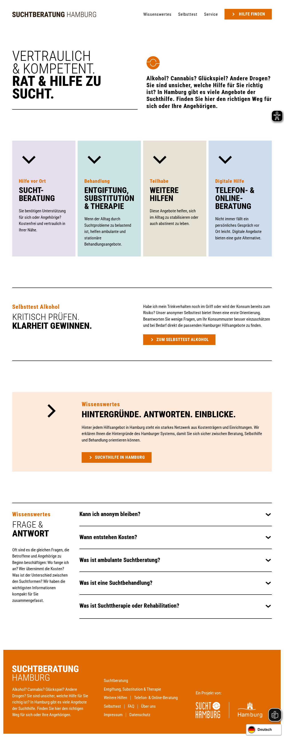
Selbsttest (187, 14)
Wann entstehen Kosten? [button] (108, 537)
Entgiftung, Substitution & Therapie (109, 198)
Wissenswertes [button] (157, 14)
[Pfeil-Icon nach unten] (29, 159)
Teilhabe (159, 181)
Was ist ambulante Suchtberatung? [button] (119, 560)
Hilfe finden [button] (252, 14)
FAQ (131, 706)
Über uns (148, 706)
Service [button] (211, 14)
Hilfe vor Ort (32, 181)
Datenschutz (139, 714)
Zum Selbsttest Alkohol (182, 339)
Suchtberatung (116, 680)
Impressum (113, 714)
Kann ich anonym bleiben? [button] (109, 514)
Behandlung (97, 181)
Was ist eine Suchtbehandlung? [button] (115, 583)
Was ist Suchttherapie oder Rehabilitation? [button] (129, 606)
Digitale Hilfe (229, 181)
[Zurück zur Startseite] (54, 14)
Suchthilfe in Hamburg (120, 457)
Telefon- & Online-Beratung (234, 198)
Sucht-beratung (37, 194)
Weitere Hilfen (164, 194)
